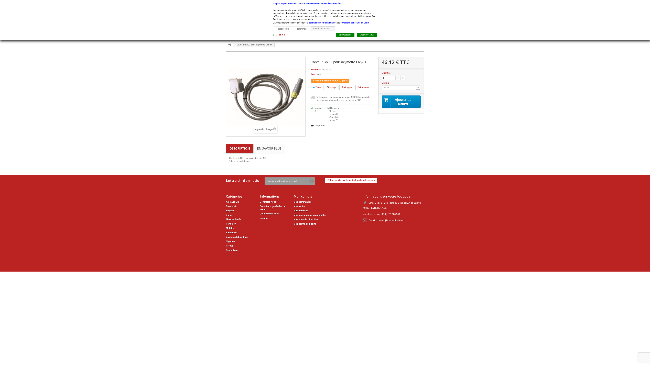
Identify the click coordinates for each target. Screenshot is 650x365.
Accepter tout (367, 34)
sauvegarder (345, 34)
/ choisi (279, 34)
